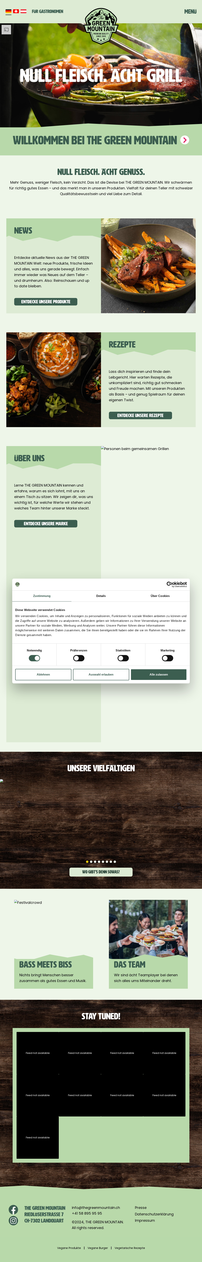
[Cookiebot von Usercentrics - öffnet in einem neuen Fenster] (169, 584)
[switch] (78, 658)
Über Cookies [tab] (160, 596)
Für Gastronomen (47, 11)
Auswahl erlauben (101, 674)
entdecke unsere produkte (45, 301)
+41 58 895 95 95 (87, 1213)
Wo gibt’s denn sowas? (101, 872)
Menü (190, 11)
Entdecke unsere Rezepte (140, 415)
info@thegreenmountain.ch (96, 1207)
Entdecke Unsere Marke (46, 523)
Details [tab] (101, 596)
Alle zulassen (159, 674)
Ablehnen (43, 674)
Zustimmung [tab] (42, 596)
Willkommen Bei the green (96, 140)
